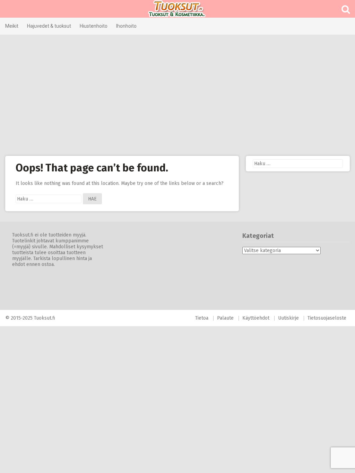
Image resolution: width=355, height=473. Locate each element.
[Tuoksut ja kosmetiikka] (177, 9)
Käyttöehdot (255, 318)
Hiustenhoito (93, 26)
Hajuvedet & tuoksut (49, 26)
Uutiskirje (288, 318)
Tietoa (201, 318)
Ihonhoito (126, 26)
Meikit (11, 26)
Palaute (225, 318)
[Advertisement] (177, 95)
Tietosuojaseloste (327, 318)
